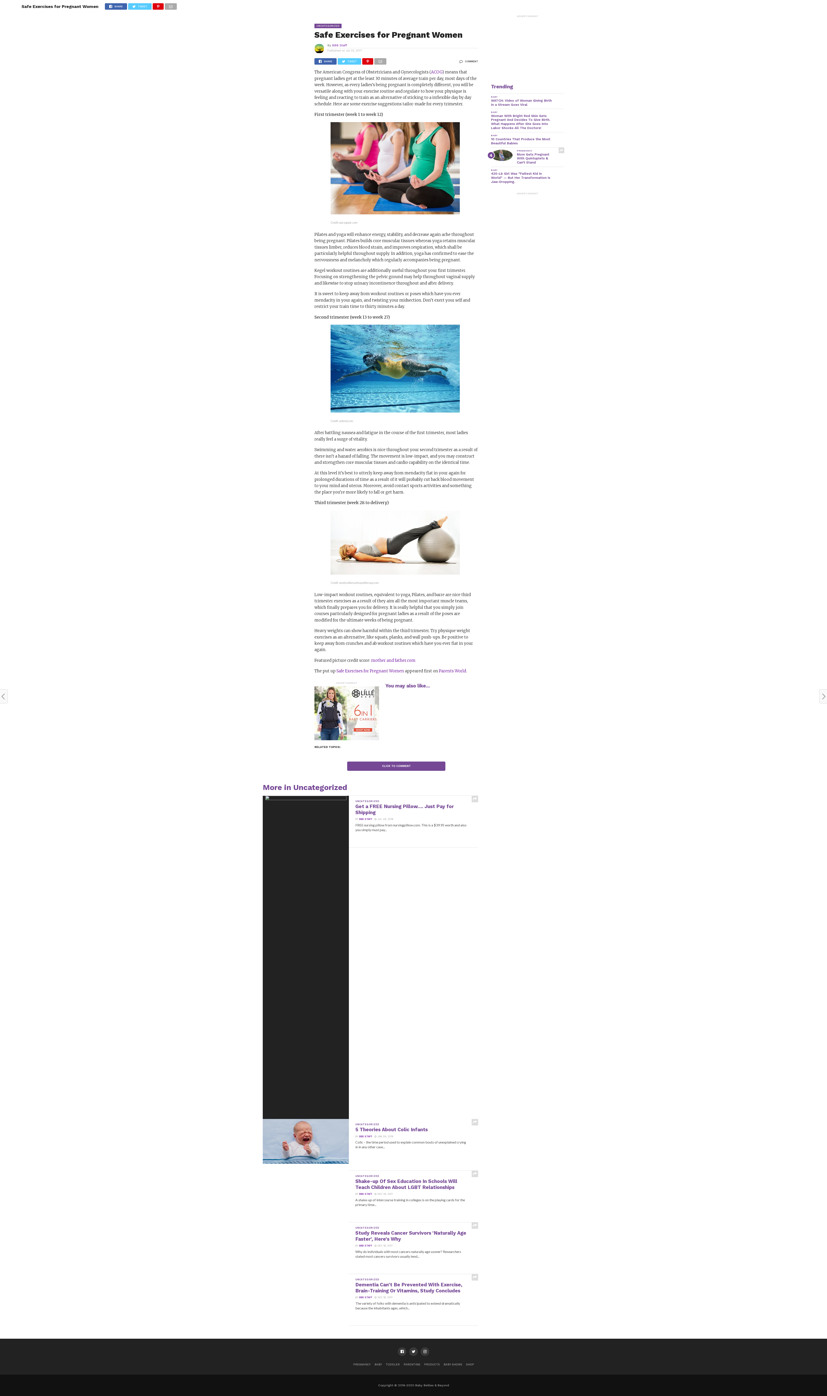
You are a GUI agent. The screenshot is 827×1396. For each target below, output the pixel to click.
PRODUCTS (432, 1364)
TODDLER (393, 1364)
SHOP (470, 1364)
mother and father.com (393, 660)
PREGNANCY (362, 1364)
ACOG (436, 72)
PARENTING (412, 1364)
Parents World (452, 670)
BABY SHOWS (453, 1364)
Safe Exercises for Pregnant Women (370, 670)
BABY (378, 1364)
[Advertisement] (527, 46)
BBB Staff (339, 45)
